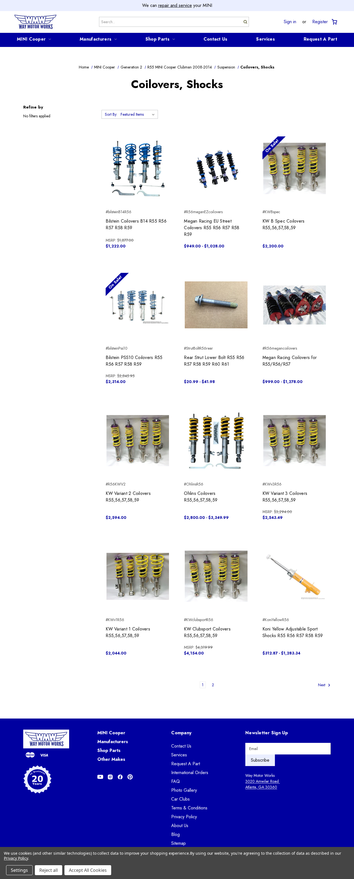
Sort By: (111, 114)
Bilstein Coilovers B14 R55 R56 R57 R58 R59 (136, 224)
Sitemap (178, 843)
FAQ (175, 781)
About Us (179, 825)
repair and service (175, 5)
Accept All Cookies (88, 870)
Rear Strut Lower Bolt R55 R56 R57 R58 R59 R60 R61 (214, 360)
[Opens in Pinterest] (130, 777)
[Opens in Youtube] (100, 777)
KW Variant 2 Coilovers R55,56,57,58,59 (128, 496)
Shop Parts (157, 39)
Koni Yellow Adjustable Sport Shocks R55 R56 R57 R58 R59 (292, 632)
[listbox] (139, 114)
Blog (175, 834)
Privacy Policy (184, 817)
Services (265, 39)
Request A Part (320, 39)
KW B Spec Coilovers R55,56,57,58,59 (283, 224)
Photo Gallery (184, 790)
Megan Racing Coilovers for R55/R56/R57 (289, 360)
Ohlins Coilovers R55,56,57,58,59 (200, 496)
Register (320, 22)
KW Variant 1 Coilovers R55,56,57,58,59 (128, 632)
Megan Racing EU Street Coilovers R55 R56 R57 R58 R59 (211, 227)
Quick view (137, 159)
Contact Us (216, 39)
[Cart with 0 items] (334, 21)
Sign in (290, 22)
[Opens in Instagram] (110, 777)
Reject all (48, 870)
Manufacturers (95, 39)
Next (322, 685)
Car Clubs (180, 799)
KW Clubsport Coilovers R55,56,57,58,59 (207, 632)
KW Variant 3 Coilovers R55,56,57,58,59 (285, 496)
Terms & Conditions (189, 808)
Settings (19, 870)
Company (181, 733)
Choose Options (216, 178)
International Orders (189, 772)
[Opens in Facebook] (120, 777)
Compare (136, 168)
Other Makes (111, 759)
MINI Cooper (31, 39)
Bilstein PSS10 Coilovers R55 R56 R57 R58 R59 (134, 360)
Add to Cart (138, 178)
